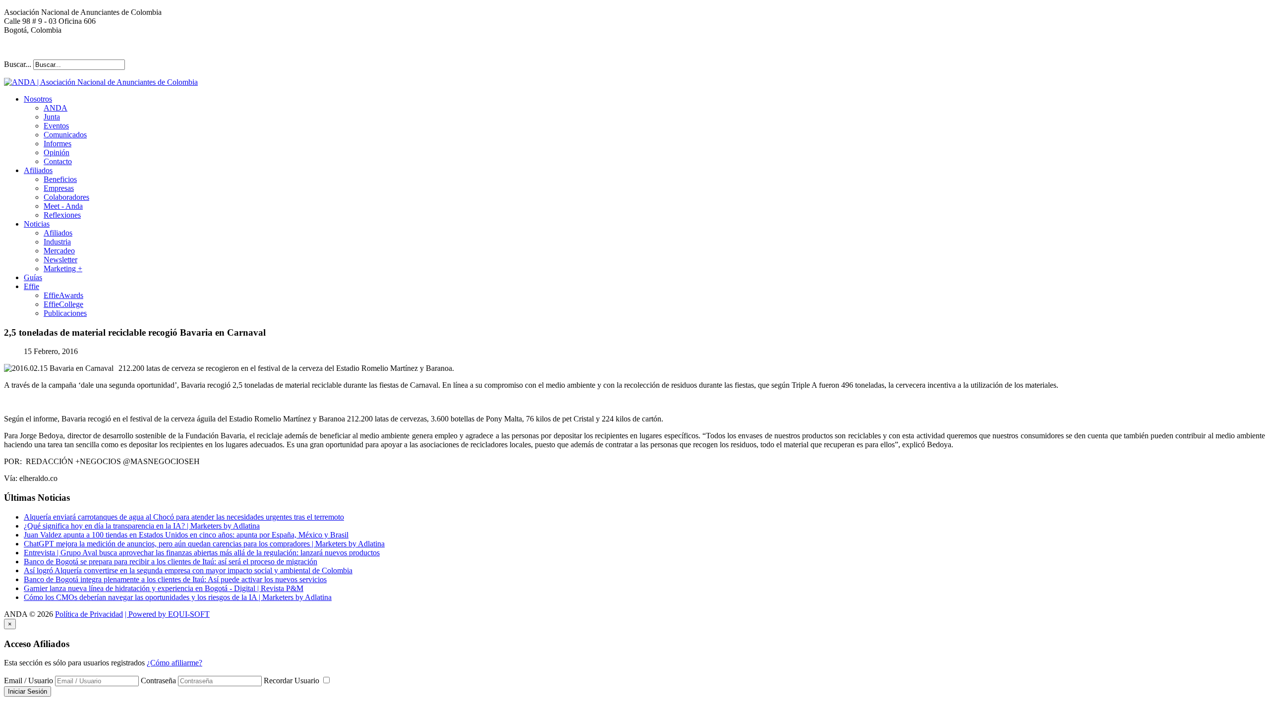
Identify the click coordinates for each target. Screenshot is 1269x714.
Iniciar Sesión (27, 691)
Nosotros (38, 99)
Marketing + (63, 268)
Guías (33, 277)
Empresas (59, 188)
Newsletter (60, 259)
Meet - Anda (63, 206)
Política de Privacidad (89, 614)
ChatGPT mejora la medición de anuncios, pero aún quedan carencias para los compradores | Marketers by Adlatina (204, 543)
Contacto (58, 161)
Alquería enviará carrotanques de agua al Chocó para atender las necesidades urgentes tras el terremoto (184, 517)
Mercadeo (59, 250)
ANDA (55, 108)
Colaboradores (66, 197)
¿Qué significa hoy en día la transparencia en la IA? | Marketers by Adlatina (142, 526)
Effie (31, 286)
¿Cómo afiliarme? (174, 662)
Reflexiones (62, 215)
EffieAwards (63, 295)
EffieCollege (63, 304)
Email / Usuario (28, 680)
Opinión (56, 152)
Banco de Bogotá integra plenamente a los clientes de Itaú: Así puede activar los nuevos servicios (175, 579)
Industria (57, 242)
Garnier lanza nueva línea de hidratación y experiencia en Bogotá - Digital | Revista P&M (163, 588)
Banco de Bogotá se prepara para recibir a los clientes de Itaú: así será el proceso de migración (170, 561)
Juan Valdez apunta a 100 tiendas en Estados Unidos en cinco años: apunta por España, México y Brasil (186, 535)
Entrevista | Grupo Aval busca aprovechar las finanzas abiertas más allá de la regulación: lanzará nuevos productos (202, 552)
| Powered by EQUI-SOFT (167, 614)
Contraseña (158, 680)
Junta (52, 117)
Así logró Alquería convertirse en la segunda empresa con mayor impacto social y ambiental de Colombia (188, 570)
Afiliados (38, 170)
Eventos (56, 125)
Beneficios (60, 179)
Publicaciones (65, 313)
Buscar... (17, 64)
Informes (57, 143)
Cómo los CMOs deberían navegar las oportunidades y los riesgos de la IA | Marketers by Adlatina (178, 597)
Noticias (37, 224)
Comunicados (65, 134)
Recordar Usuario (292, 680)
